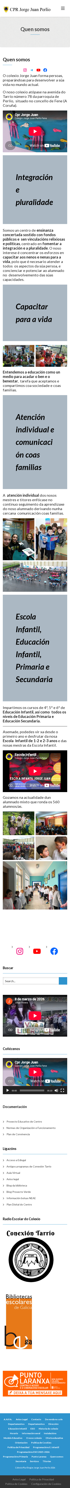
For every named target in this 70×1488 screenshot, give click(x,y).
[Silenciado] (56, 1090)
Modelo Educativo (13, 1438)
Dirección (53, 1424)
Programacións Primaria (15, 1456)
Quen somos (56, 1456)
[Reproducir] (8, 1090)
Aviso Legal (21, 1419)
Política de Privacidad (18, 1447)
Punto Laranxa (39, 1456)
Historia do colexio (48, 1428)
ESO (32, 1428)
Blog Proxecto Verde (19, 1191)
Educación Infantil (17, 1428)
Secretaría (20, 1461)
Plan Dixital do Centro (19, 1204)
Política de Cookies (41, 1442)
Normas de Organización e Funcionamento (31, 1127)
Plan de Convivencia (18, 1134)
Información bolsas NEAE (21, 1198)
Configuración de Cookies (46, 1483)
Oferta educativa (54, 1438)
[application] (35, 1076)
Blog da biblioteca (17, 1185)
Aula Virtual (13, 1172)
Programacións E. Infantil (46, 1447)
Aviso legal (13, 1179)
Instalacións (50, 1433)
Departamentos (16, 1424)
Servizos (34, 1461)
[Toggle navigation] (63, 8)
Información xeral (31, 1433)
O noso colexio (34, 1438)
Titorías (47, 1461)
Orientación (21, 1442)
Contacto (36, 1419)
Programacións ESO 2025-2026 (33, 1452)
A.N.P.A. (8, 1419)
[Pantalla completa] (62, 1090)
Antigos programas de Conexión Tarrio (29, 1166)
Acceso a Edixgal (16, 1160)
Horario (14, 1433)
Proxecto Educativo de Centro (24, 1121)
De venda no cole (54, 1419)
